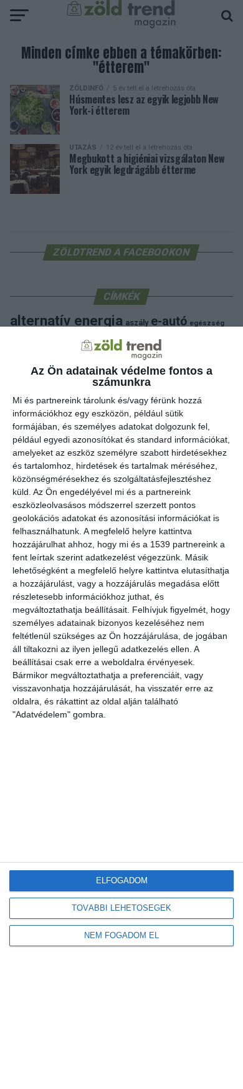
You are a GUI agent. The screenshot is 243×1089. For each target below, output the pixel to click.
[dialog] (121, 708)
